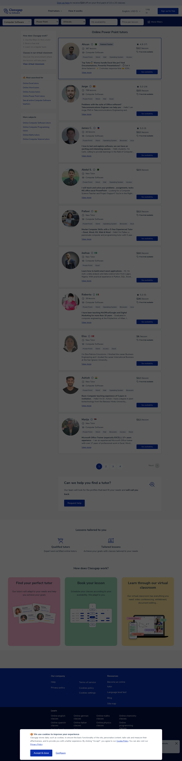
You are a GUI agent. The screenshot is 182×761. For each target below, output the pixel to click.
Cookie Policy (122, 741)
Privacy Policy (36, 744)
